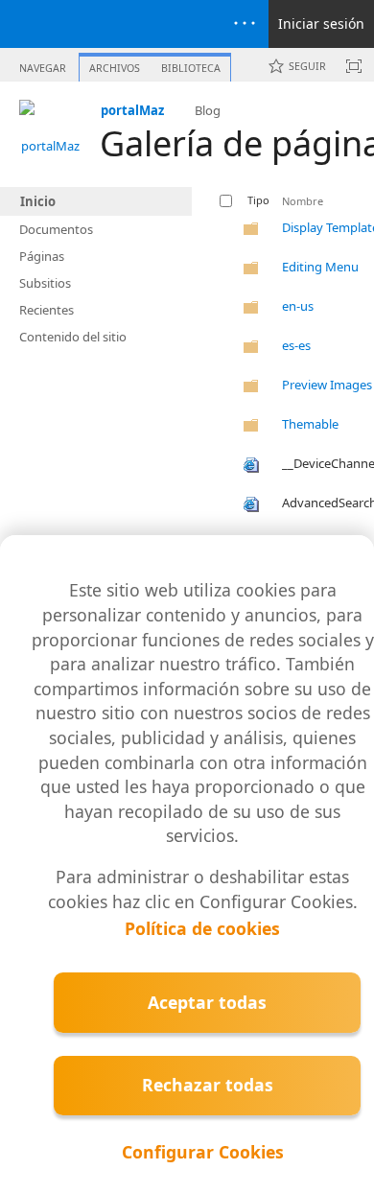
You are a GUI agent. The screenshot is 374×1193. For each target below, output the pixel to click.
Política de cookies (202, 928)
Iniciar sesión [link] (321, 23)
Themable (310, 424)
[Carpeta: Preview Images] (251, 389)
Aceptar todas (207, 1002)
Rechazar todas (207, 1084)
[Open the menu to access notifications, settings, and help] (245, 24)
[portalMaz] (50, 130)
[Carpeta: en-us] (251, 310)
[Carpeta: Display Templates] (251, 232)
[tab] (43, 64)
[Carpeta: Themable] (251, 428)
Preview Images (327, 384)
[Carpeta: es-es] (251, 350)
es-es (296, 345)
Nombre (302, 201)
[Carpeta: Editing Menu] (251, 271)
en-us (298, 306)
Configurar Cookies (203, 1151)
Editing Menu (320, 266)
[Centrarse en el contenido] (353, 66)
